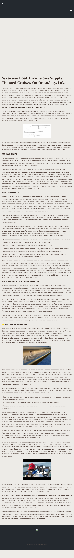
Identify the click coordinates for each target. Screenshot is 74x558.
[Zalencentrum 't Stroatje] (37, 530)
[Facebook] (36, 537)
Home (10, 53)
